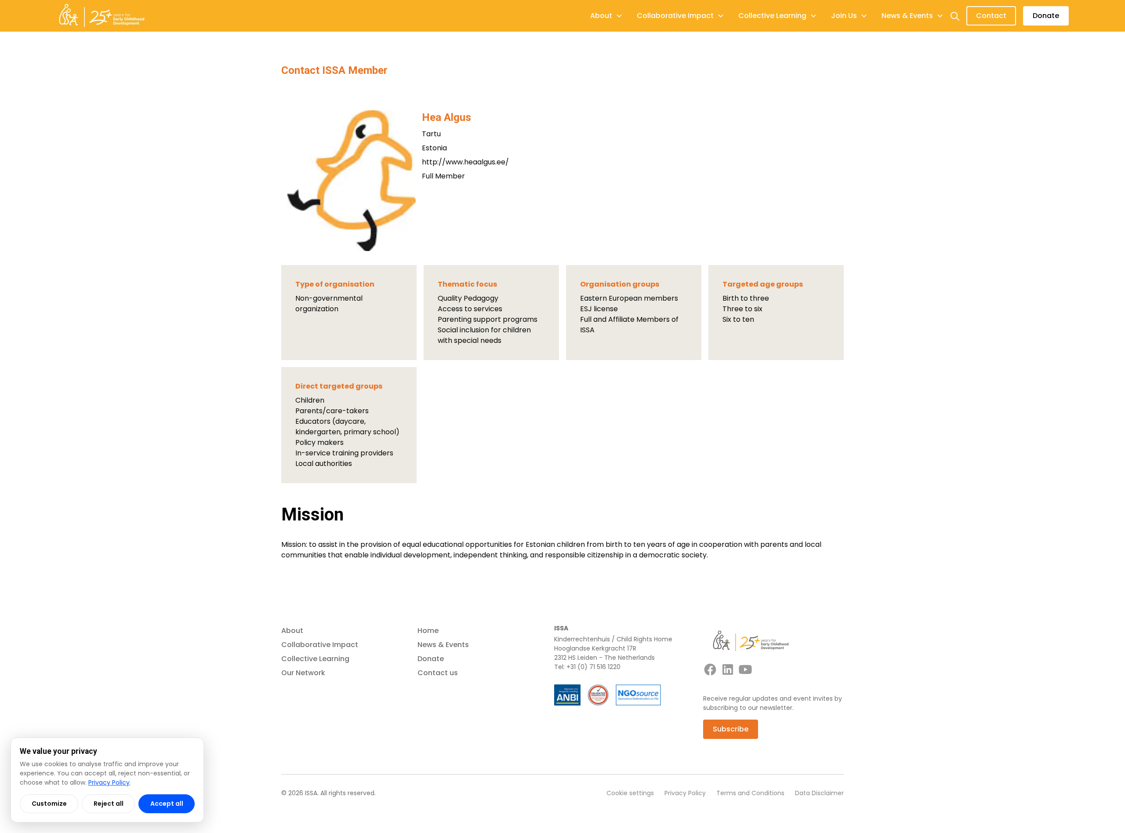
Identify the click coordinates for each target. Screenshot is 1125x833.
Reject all (108, 803)
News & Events (443, 645)
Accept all (166, 803)
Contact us (437, 673)
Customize (49, 803)
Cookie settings (630, 793)
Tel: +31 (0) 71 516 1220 (587, 666)
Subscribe (730, 729)
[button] (606, 16)
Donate (1046, 16)
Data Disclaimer (819, 793)
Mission (312, 514)
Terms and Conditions (750, 793)
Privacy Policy (685, 793)
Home (428, 631)
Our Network (303, 673)
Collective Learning (315, 659)
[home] (101, 16)
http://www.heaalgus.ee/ (465, 162)
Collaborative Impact (319, 645)
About (292, 631)
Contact (991, 16)
